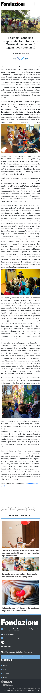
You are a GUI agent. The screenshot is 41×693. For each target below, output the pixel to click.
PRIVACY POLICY (34, 691)
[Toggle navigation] (37, 4)
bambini (5, 509)
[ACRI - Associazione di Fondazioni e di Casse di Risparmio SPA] (7, 683)
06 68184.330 (10, 634)
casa (13, 509)
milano (31, 509)
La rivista (6, 673)
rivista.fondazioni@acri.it (15, 638)
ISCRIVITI (20, 657)
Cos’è (4, 669)
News (5, 677)
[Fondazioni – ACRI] (13, 4)
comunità (22, 509)
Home (5, 665)
